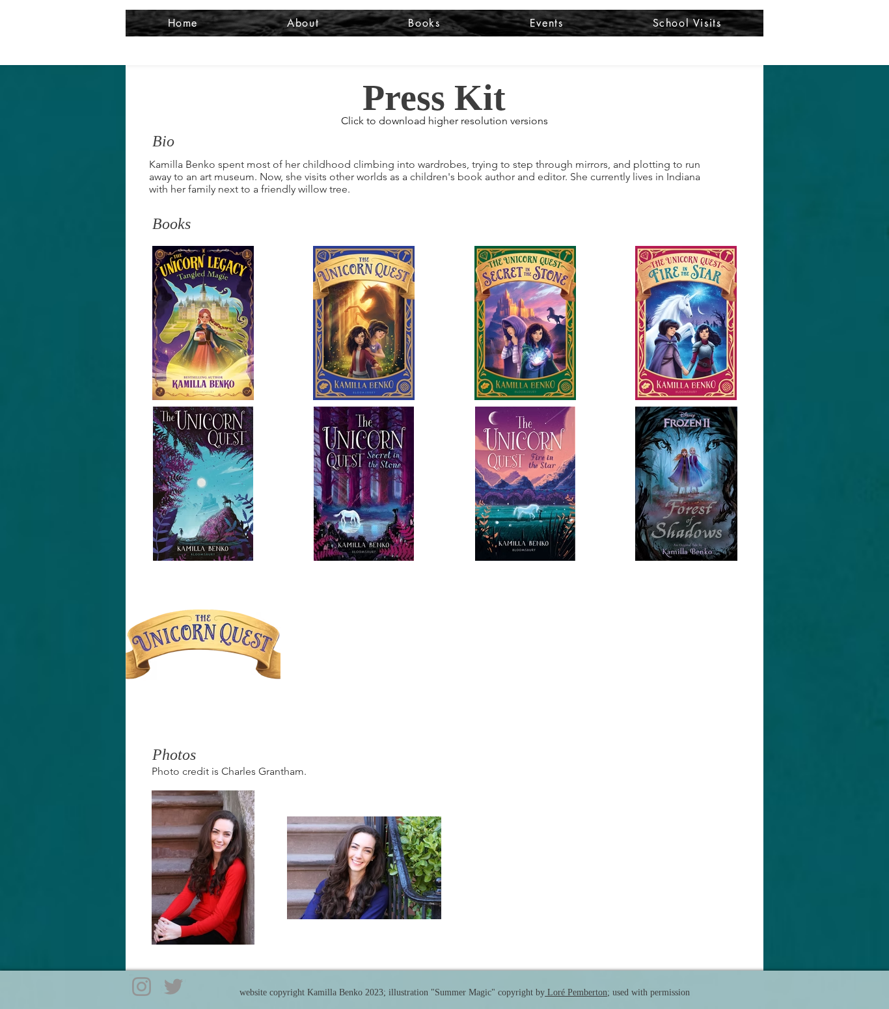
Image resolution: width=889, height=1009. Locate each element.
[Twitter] (173, 986)
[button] (303, 23)
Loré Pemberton (576, 992)
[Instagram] (141, 986)
